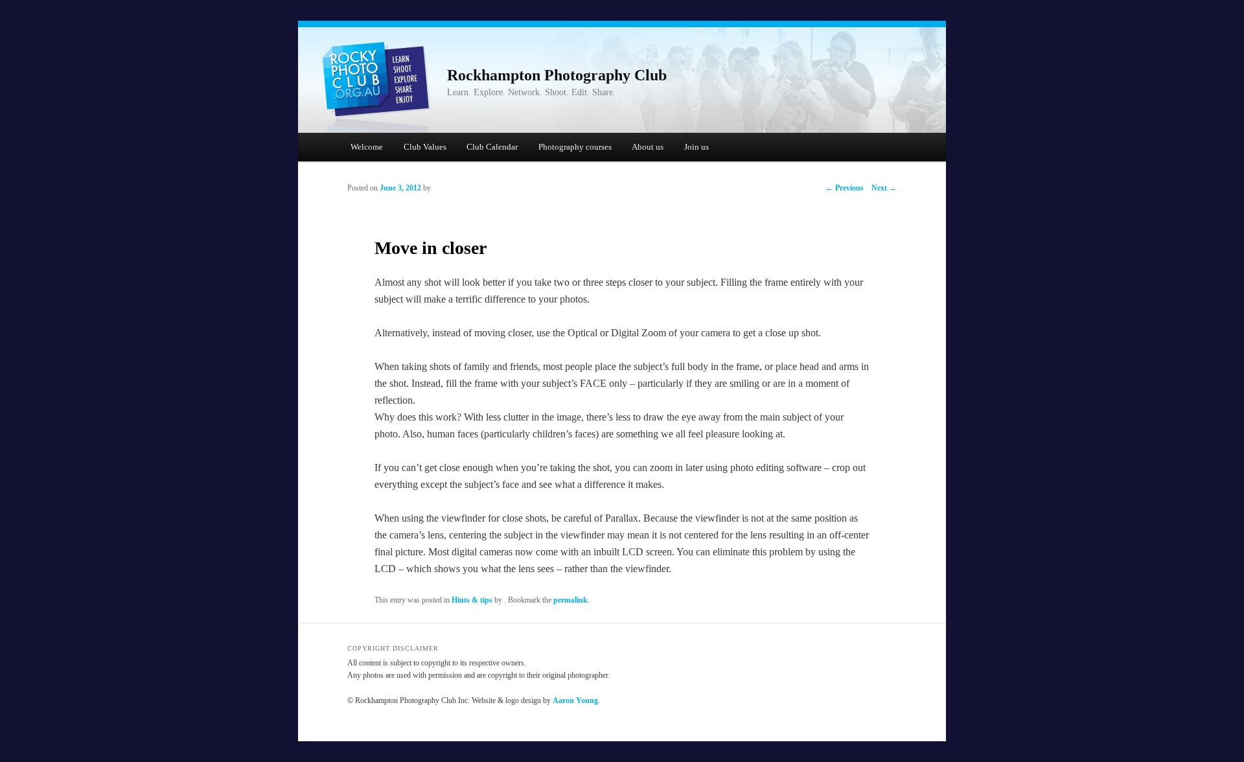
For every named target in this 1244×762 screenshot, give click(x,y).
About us (647, 147)
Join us (696, 147)
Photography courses (575, 147)
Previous (844, 187)
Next (884, 187)
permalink (570, 600)
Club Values (425, 147)
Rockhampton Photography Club (557, 75)
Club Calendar (492, 147)
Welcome (367, 147)
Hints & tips (472, 600)
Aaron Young (575, 700)
